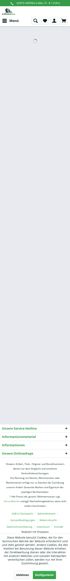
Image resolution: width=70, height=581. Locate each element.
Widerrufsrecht (48, 520)
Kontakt (58, 526)
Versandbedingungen (22, 520)
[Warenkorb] (64, 21)
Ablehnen (22, 575)
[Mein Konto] (54, 21)
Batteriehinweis (46, 513)
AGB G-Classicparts (22, 513)
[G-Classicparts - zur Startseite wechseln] (8, 11)
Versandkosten (12, 501)
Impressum (43, 526)
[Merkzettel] (45, 21)
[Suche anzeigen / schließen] (35, 21)
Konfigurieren (44, 575)
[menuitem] (10, 21)
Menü (14, 20)
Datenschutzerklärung (19, 526)
